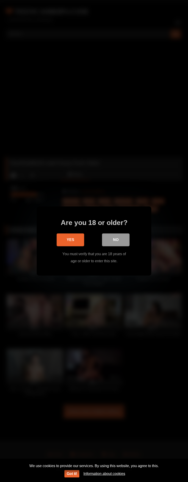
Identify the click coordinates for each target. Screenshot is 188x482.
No (116, 240)
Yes (70, 240)
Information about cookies (104, 474)
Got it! (72, 474)
